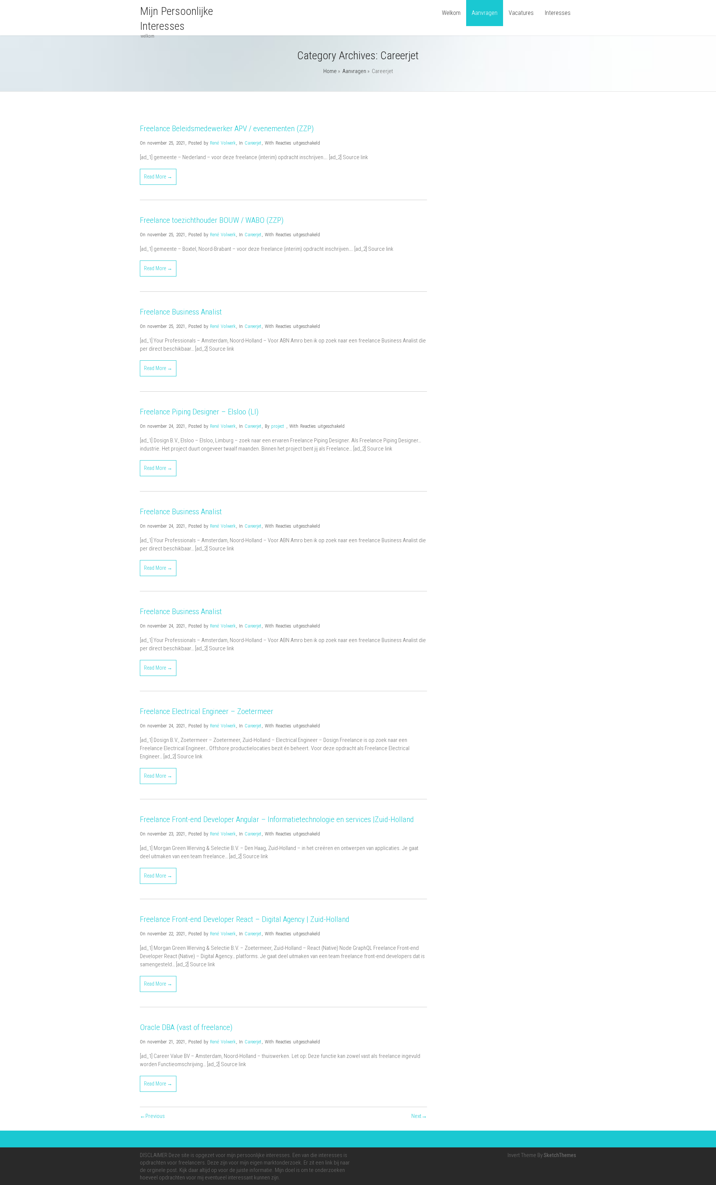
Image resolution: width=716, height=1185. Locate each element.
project (277, 426)
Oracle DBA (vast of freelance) (186, 1027)
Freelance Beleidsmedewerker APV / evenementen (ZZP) (227, 128)
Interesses (558, 12)
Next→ (419, 1116)
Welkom (451, 12)
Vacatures (521, 12)
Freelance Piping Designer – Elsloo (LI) (199, 411)
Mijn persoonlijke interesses (176, 18)
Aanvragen (484, 12)
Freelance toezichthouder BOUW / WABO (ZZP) (212, 220)
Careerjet (253, 143)
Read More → (158, 177)
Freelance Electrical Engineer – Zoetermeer (206, 711)
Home (330, 71)
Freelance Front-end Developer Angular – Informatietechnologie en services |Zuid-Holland (277, 819)
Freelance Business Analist (181, 311)
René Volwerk (223, 143)
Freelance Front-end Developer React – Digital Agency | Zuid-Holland (244, 919)
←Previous (152, 1116)
